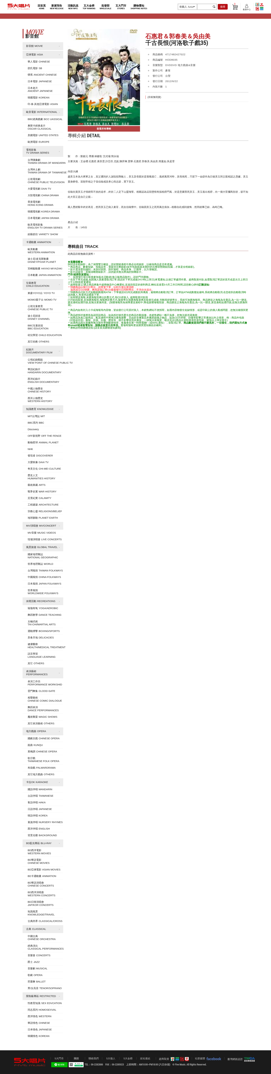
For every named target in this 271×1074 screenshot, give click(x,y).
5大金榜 (128, 1058)
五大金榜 (89, 7)
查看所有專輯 (104, 128)
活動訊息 (73, 7)
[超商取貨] (179, 1059)
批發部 (105, 7)
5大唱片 (19, 7)
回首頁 (42, 7)
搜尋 (222, 6)
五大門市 (121, 7)
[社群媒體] (213, 1058)
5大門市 (59, 1058)
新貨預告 (57, 7)
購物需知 (139, 7)
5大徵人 (110, 1058)
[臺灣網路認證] (249, 1059)
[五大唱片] (30, 1062)
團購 (76, 1058)
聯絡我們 (93, 1058)
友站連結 (145, 1058)
